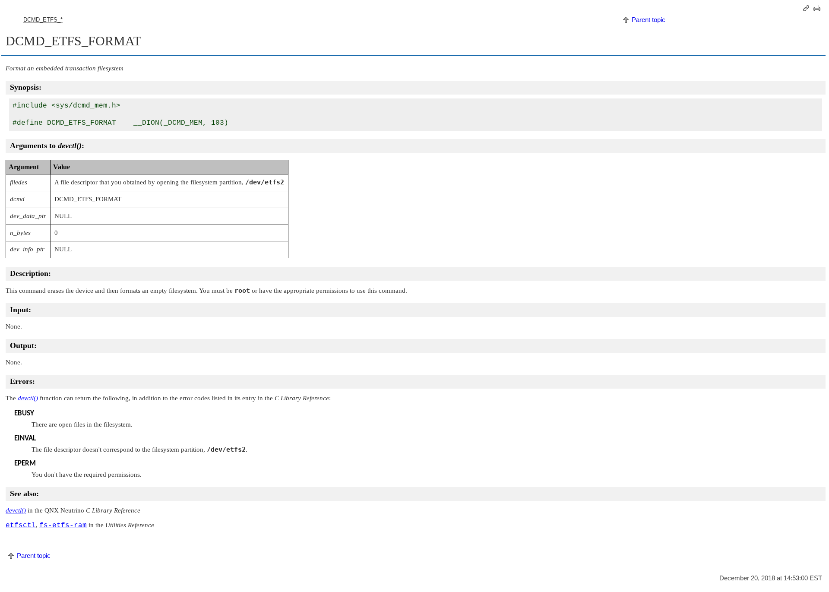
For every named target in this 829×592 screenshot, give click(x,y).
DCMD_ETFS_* (43, 19)
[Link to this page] (807, 8)
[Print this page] (818, 8)
